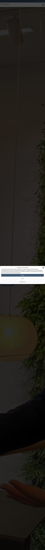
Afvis (22, 278)
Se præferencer (23, 281)
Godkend (22, 275)
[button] (43, 267)
